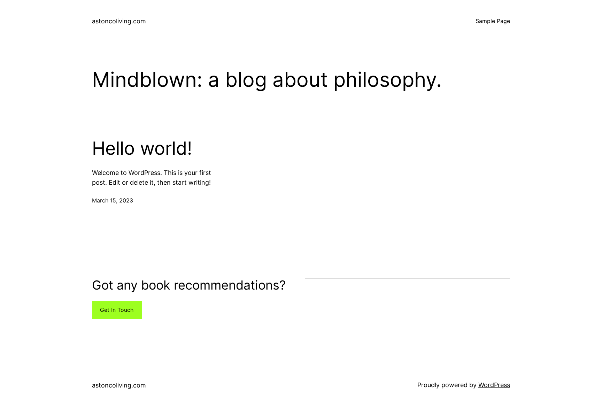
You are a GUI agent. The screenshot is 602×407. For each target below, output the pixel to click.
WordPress (494, 385)
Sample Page (493, 20)
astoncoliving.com (119, 21)
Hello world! (142, 148)
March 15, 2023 (112, 200)
